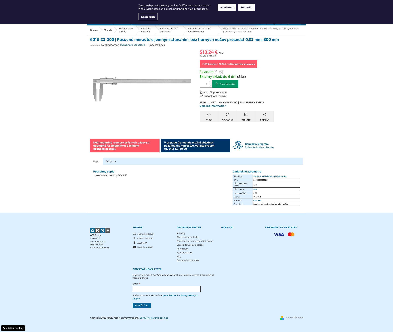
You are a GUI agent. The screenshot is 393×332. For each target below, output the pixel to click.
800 (255, 189)
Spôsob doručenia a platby (190, 244)
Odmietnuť (227, 7)
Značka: (157, 45)
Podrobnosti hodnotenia (132, 44)
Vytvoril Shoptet (294, 317)
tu (207, 8)
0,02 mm (257, 200)
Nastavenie (148, 16)
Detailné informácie (212, 106)
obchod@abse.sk (104, 148)
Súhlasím (246, 7)
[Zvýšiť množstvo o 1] (210, 82)
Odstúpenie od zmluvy (188, 260)
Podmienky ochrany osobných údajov (195, 240)
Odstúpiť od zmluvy (13, 328)
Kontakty (181, 233)
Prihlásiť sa (141, 305)
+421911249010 (145, 238)
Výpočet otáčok (184, 252)
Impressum (182, 248)
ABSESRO (142, 242)
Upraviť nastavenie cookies (154, 317)
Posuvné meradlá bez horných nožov (269, 176)
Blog (179, 256)
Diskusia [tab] (111, 161)
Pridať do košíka (227, 84)
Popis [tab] (96, 161)
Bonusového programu (242, 63)
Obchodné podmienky (187, 237)
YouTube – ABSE (145, 247)
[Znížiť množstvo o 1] (210, 85)
